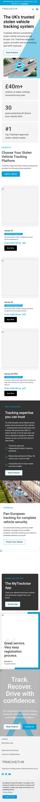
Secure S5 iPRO (11, 374)
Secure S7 (8, 231)
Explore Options (10, 174)
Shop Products (12, 53)
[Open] (37, 9)
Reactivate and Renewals (10, 750)
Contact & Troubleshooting (10, 754)
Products (5, 739)
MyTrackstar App (7, 743)
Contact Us (29, 727)
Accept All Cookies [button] (9, 797)
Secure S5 (8, 302)
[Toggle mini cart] (33, 9)
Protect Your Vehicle (14, 542)
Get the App (12, 604)
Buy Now (10, 248)
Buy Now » (25, 4)
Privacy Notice (7, 792)
